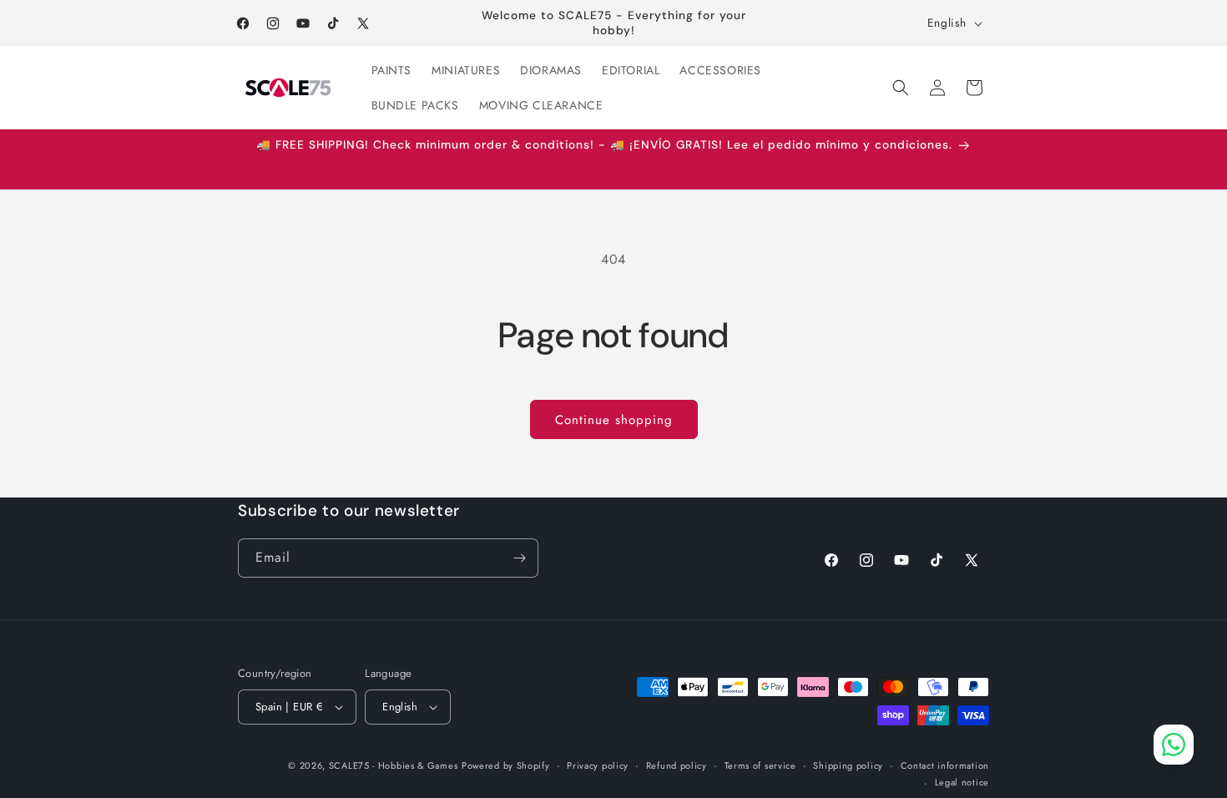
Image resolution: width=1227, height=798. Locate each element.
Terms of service (760, 765)
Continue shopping (614, 420)
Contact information (945, 765)
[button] (900, 87)
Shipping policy (848, 765)
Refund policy (676, 765)
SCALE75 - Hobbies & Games (393, 765)
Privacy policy (598, 765)
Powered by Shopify (506, 765)
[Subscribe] (519, 558)
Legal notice (962, 782)
